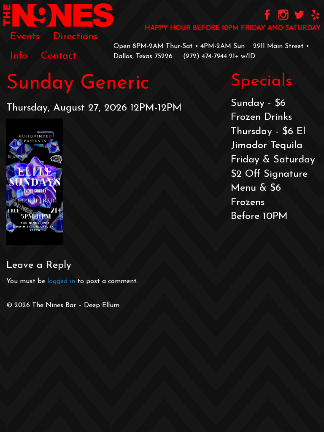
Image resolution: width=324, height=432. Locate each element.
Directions (75, 37)
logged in (61, 281)
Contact (59, 56)
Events (25, 37)
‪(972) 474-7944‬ (205, 56)
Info (18, 56)
